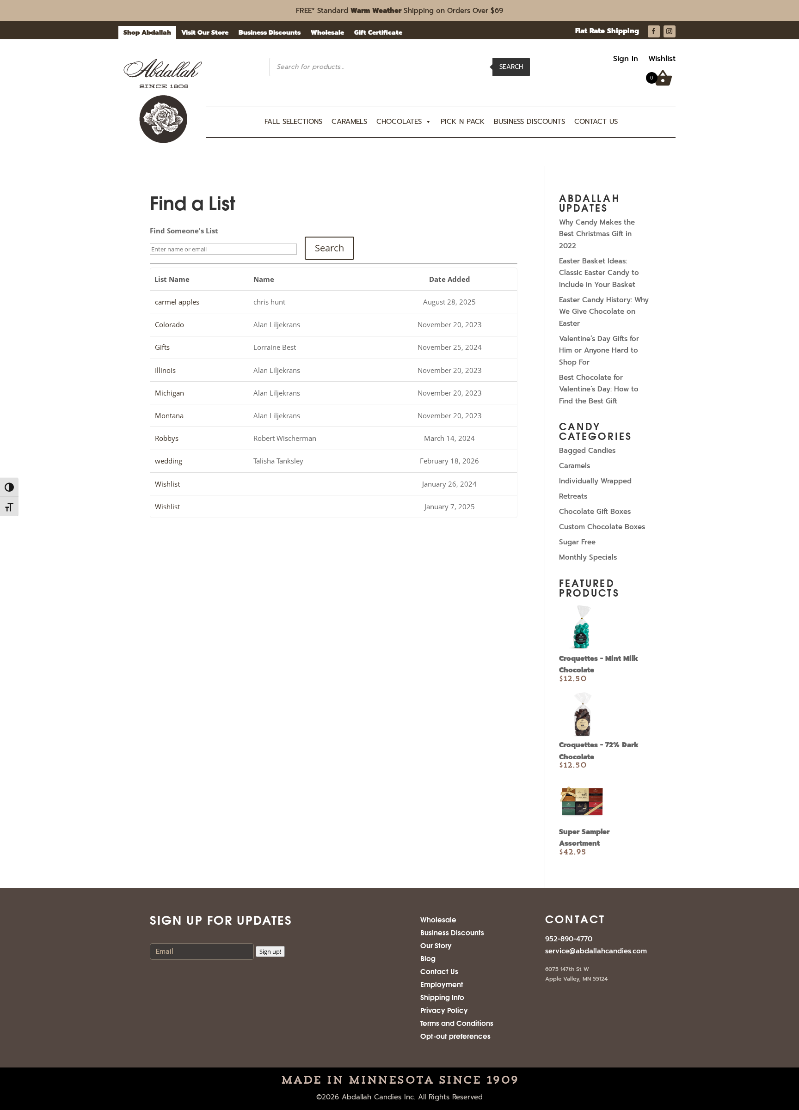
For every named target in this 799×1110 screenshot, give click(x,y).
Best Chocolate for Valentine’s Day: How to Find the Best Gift (599, 389)
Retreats (573, 496)
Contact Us (596, 121)
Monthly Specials (588, 557)
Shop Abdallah (147, 33)
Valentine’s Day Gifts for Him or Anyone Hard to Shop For (599, 350)
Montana (169, 415)
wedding (168, 460)
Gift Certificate (378, 33)
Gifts (162, 347)
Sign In (625, 59)
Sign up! (270, 951)
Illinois (165, 370)
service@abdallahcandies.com (596, 951)
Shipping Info (442, 996)
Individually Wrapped (595, 481)
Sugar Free (577, 542)
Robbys (166, 438)
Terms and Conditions (456, 1022)
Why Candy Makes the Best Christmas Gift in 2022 (597, 234)
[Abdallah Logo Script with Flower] (162, 141)
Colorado (169, 324)
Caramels (349, 121)
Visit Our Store (204, 33)
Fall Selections (293, 121)
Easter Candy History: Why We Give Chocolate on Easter (604, 312)
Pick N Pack (463, 121)
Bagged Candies (587, 450)
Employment (441, 983)
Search (511, 67)
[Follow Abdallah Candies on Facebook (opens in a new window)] (654, 31)
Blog (428, 958)
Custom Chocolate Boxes (602, 527)
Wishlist (662, 59)
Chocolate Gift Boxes (595, 511)
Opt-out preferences (455, 1035)
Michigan (169, 392)
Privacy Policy (444, 1009)
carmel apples (177, 301)
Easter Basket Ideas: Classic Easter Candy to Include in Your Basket (599, 273)
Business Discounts (270, 33)
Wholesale (327, 33)
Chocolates (399, 121)
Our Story (436, 945)
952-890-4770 (568, 939)
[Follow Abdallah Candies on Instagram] (670, 31)
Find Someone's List (184, 230)
